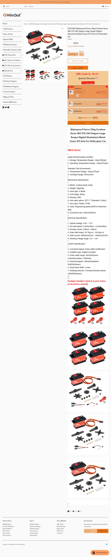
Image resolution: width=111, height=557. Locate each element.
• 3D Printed (7, 76)
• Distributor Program (11, 86)
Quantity (81, 51)
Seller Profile (60, 524)
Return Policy (6, 531)
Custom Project (34, 531)
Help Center (60, 531)
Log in (25, 6)
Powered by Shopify (20, 544)
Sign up (31, 6)
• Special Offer (8, 39)
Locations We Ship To (8, 526)
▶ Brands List (12, 70)
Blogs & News (60, 529)
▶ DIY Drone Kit (12, 55)
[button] (75, 95)
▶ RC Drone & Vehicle (12, 60)
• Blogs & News (8, 97)
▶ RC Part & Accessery (12, 65)
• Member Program (10, 81)
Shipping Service (7, 524)
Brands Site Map (61, 526)
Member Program (34, 524)
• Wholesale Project (10, 44)
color (69, 51)
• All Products (8, 29)
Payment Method (7, 529)
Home (5, 23)
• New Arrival (8, 34)
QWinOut (13, 544)
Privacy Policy (6, 533)
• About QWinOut (10, 102)
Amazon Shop (33, 535)
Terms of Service (7, 535)
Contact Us (60, 533)
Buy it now (78, 68)
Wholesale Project (34, 529)
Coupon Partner (34, 533)
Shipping (70, 46)
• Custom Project (9, 91)
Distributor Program (35, 526)
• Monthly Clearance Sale (12, 49)
